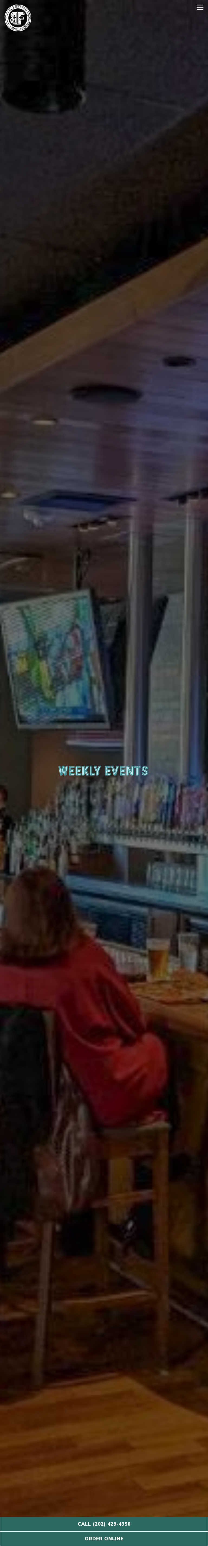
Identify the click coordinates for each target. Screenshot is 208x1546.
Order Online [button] (104, 1539)
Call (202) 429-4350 (104, 1524)
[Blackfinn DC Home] (17, 17)
